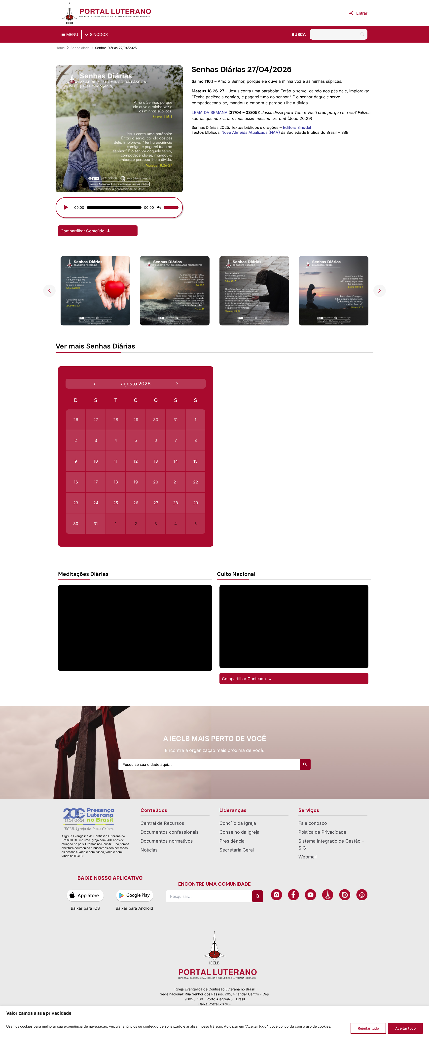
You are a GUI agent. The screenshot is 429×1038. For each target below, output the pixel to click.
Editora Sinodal (297, 127)
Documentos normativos (167, 841)
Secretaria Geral (236, 849)
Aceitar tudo (405, 1028)
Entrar (361, 13)
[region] (214, 1022)
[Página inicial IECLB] (69, 13)
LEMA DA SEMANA (209, 112)
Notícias (149, 849)
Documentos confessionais (170, 832)
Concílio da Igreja (237, 823)
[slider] (115, 207)
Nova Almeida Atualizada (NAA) (250, 132)
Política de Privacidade (322, 832)
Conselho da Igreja (239, 832)
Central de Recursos (162, 823)
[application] (119, 207)
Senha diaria (80, 48)
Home (60, 48)
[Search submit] (305, 764)
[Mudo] (159, 208)
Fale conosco (312, 823)
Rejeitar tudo (368, 1028)
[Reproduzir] (66, 207)
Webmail (307, 856)
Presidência (232, 841)
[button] (379, 291)
